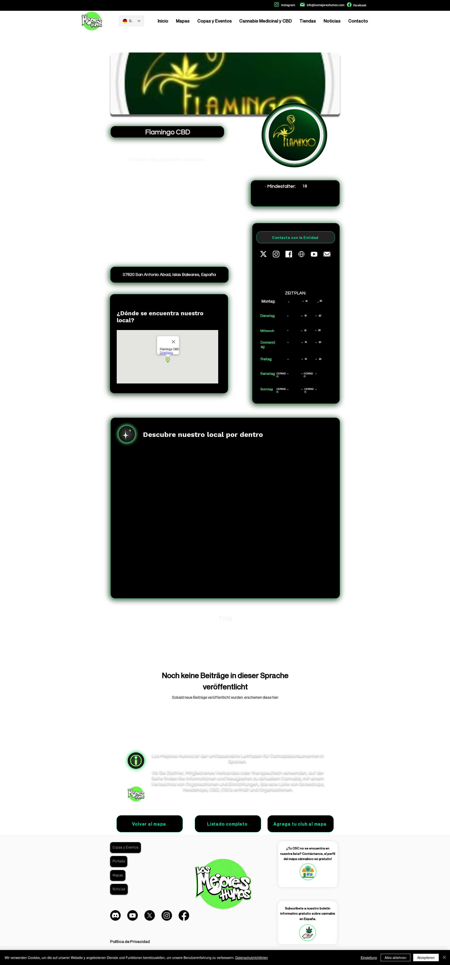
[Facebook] (184, 915)
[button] (307, 933)
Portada (118, 861)
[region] (308, 871)
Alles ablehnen (395, 957)
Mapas (117, 875)
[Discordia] (115, 915)
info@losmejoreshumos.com (325, 5)
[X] (149, 915)
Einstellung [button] (369, 957)
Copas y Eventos (125, 847)
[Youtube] (132, 915)
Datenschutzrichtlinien (251, 957)
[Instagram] (166, 915)
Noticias (118, 889)
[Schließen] (444, 957)
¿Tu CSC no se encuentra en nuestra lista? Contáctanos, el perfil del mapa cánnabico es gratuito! (307, 853)
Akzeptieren (426, 957)
